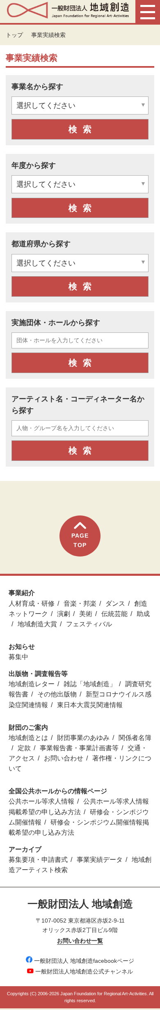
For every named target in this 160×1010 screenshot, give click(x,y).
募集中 (18, 656)
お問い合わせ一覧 (80, 940)
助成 (143, 613)
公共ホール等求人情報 (41, 801)
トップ (14, 35)
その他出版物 (57, 694)
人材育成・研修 (32, 603)
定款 (24, 747)
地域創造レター (32, 683)
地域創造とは (28, 737)
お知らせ (22, 646)
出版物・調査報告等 (38, 673)
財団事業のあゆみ (83, 737)
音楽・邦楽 (80, 603)
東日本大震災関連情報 (90, 704)
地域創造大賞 (37, 624)
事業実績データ (100, 859)
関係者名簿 (135, 737)
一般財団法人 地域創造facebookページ (84, 960)
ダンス (115, 603)
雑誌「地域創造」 (90, 683)
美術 (85, 613)
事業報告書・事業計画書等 (79, 747)
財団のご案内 (28, 727)
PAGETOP (80, 540)
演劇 (63, 613)
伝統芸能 (114, 613)
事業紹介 (22, 592)
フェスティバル (89, 624)
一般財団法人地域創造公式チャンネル (84, 971)
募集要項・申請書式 (38, 859)
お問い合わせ (63, 758)
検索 (83, 129)
